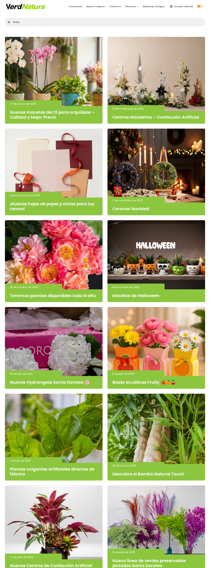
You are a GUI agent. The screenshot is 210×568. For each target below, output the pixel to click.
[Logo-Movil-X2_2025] (25, 5)
